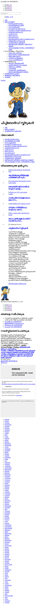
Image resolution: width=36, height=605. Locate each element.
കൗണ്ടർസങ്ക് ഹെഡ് (15, 32)
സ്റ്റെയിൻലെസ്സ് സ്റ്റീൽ (16, 25)
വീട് (6, 20)
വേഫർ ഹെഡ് (13, 37)
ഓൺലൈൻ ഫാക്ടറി (12, 73)
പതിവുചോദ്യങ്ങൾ (15, 58)
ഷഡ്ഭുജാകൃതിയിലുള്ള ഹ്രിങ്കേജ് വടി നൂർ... (18, 176)
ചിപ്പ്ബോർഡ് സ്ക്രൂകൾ (16, 42)
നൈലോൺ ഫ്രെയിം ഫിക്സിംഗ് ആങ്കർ (19, 160)
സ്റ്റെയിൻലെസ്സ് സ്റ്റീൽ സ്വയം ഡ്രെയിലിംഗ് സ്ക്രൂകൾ (17, 353)
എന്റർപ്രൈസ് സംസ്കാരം (17, 65)
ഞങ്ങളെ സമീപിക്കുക (12, 75)
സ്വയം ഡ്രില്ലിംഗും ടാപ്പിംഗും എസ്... (17, 208)
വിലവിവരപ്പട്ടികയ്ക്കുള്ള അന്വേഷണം (14, 343)
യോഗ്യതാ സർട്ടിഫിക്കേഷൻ (18, 54)
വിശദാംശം (22, 283)
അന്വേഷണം (13, 283)
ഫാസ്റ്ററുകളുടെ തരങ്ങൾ (9, 352)
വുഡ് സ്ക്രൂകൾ (13, 27)
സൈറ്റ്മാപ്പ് (12, 349)
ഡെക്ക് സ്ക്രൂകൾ (26, 356)
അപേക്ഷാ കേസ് (14, 56)
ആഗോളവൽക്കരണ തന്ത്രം (18, 72)
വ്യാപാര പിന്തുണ (15, 53)
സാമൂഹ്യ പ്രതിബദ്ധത (17, 70)
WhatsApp (4, 362)
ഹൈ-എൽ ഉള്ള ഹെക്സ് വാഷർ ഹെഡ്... (19, 220)
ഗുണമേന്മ (12, 68)
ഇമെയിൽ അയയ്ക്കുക (9, 361)
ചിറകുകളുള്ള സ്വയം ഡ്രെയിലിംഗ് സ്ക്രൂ (20, 161)
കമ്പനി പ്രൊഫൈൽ (16, 63)
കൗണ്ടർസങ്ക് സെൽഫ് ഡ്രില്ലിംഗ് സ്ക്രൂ (17, 355)
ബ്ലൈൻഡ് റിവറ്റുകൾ (16, 41)
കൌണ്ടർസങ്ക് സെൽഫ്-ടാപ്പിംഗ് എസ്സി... (18, 188)
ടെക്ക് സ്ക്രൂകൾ (6, 357)
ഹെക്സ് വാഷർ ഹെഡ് (16, 29)
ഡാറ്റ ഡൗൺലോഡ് (15, 60)
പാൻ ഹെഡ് (12, 34)
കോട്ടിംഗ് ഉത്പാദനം (15, 23)
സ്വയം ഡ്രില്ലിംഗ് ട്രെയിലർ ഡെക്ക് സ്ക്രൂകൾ (18, 350)
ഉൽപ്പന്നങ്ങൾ (9, 22)
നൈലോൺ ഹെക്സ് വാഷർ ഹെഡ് (21, 39)
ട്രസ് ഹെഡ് (13, 35)
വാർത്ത (7, 77)
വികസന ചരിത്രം (14, 67)
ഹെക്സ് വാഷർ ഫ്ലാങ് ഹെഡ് (19, 30)
